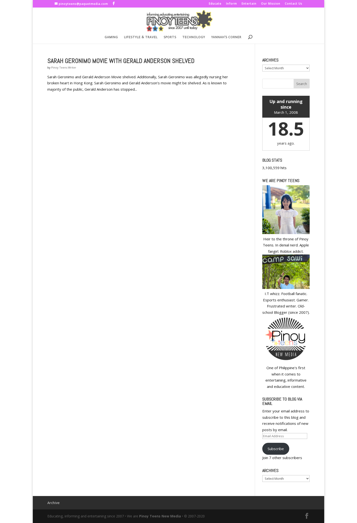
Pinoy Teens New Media (160, 516)
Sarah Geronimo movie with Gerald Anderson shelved (121, 61)
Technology (193, 37)
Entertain (249, 4)
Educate (215, 4)
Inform (231, 4)
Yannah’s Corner (226, 37)
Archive (53, 502)
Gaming (111, 37)
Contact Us (293, 4)
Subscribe (276, 448)
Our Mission (270, 4)
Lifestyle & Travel (141, 37)
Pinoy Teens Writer (63, 67)
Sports (170, 37)
